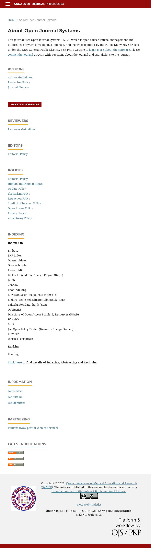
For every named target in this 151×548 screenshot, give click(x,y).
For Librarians (16, 403)
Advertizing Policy (20, 218)
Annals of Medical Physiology (39, 4)
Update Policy (17, 188)
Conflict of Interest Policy (24, 203)
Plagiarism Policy (19, 82)
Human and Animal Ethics (25, 184)
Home (12, 19)
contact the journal (20, 54)
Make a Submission (24, 104)
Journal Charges (18, 87)
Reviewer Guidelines (21, 129)
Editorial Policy (18, 154)
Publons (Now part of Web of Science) (33, 428)
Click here (15, 362)
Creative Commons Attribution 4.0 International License (89, 491)
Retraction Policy (19, 198)
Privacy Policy (17, 213)
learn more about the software (109, 49)
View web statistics (89, 504)
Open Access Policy (20, 208)
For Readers (15, 391)
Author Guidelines (20, 77)
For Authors (15, 397)
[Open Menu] (8, 4)
